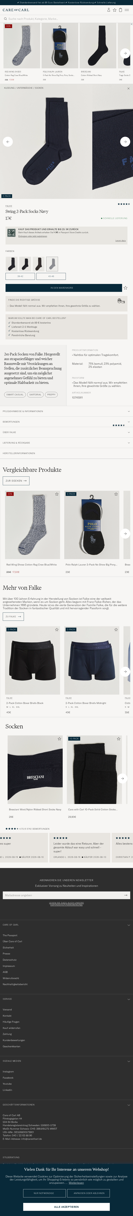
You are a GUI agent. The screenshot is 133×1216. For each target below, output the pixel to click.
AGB (5, 972)
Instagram (8, 1071)
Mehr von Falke (22, 587)
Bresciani (86, 72)
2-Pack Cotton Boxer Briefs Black (24, 703)
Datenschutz (9, 959)
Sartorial (35, 394)
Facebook (8, 1077)
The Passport (10, 935)
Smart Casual (15, 394)
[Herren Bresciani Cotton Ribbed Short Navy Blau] (98, 46)
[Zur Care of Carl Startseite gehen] (16, 10)
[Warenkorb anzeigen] (120, 10)
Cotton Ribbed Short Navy (91, 75)
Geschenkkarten (11, 1046)
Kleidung (9, 88)
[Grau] (12, 264)
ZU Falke (11, 616)
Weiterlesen (76, 1182)
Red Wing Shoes (13, 72)
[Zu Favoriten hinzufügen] (56, 495)
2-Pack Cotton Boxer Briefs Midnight (86, 703)
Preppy (51, 394)
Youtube (7, 1083)
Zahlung (7, 1034)
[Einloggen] (109, 10)
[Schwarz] (25, 264)
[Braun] (39, 264)
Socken (39, 88)
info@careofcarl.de (31, 1138)
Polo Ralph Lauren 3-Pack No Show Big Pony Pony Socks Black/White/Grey (90, 565)
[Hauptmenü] (126, 10)
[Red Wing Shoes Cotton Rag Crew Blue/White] (32, 561)
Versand (7, 1009)
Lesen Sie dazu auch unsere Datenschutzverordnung (66, 904)
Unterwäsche (25, 88)
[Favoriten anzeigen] (114, 10)
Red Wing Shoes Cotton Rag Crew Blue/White (31, 564)
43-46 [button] (51, 276)
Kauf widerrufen (11, 1028)
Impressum (9, 966)
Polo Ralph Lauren (52, 72)
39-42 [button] (20, 276)
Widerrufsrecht (11, 978)
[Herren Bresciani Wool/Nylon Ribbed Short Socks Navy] (35, 769)
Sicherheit (8, 947)
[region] (66, 847)
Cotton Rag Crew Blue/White (16, 75)
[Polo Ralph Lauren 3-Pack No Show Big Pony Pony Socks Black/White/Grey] (91, 561)
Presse (6, 953)
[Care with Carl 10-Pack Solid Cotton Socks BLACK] (94, 806)
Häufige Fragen (11, 1021)
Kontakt (7, 1015)
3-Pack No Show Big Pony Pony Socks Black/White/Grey (58, 75)
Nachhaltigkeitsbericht (15, 984)
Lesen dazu (121, 240)
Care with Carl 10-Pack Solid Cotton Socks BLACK (92, 809)
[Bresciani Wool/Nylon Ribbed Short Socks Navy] (35, 806)
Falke (9, 206)
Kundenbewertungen (14, 1040)
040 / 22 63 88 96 (22, 1135)
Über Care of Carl (12, 941)
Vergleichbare (32, 469)
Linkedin (7, 1090)
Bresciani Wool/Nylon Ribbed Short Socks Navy (35, 809)
